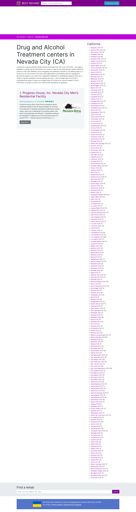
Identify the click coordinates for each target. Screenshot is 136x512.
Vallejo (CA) (95, 448)
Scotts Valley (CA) (97, 408)
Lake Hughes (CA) (97, 217)
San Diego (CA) (96, 359)
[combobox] (56, 3)
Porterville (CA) (96, 328)
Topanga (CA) (95, 433)
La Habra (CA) (96, 204)
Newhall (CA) (95, 279)
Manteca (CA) (95, 248)
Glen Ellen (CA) (96, 179)
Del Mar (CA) (95, 141)
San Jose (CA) (96, 366)
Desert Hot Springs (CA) (99, 143)
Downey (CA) (95, 146)
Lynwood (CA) (96, 244)
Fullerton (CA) (95, 170)
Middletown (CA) (97, 259)
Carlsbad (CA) (96, 103)
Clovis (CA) (95, 121)
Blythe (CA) (95, 88)
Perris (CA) (94, 319)
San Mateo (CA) (96, 375)
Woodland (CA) (96, 473)
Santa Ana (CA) (96, 382)
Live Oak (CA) (95, 224)
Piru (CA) (94, 324)
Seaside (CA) (95, 411)
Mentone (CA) (95, 255)
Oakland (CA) (95, 293)
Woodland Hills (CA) (98, 475)
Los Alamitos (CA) (97, 235)
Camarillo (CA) (96, 92)
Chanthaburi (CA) (97, 112)
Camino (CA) (95, 94)
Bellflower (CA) (96, 79)
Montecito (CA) (96, 266)
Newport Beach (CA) (98, 281)
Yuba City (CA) (96, 477)
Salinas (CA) (95, 353)
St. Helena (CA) (96, 417)
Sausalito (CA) (96, 406)
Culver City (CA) (96, 134)
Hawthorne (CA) (96, 188)
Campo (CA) (95, 99)
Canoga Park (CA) (97, 101)
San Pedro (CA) (96, 377)
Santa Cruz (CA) (96, 391)
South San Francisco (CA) (100, 415)
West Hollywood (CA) (98, 469)
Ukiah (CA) (94, 444)
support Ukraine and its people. (69, 505)
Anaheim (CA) (95, 57)
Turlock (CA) (95, 440)
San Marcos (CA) (97, 373)
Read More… (25, 122)
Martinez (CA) (96, 250)
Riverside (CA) (96, 348)
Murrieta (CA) (95, 270)
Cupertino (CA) (96, 137)
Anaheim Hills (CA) (97, 59)
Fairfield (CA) (95, 157)
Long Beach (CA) (97, 232)
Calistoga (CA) (96, 90)
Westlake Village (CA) (98, 471)
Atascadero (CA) (96, 70)
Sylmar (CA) (95, 424)
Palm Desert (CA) (97, 308)
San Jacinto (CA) (97, 364)
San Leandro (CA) (97, 371)
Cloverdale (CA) (96, 119)
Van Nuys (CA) (96, 451)
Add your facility (112, 3)
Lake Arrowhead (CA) (98, 212)
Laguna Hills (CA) (97, 210)
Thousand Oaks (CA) (98, 431)
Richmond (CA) (96, 346)
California (30, 37)
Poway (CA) (95, 330)
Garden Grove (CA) (97, 177)
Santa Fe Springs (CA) (98, 393)
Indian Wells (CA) (97, 197)
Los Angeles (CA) (97, 237)
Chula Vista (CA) (96, 117)
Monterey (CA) (96, 268)
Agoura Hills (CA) (97, 50)
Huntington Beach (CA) (99, 195)
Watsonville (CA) (96, 466)
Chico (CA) (94, 114)
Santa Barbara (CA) (97, 384)
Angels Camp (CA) (97, 61)
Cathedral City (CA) (98, 108)
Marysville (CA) (96, 252)
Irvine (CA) (94, 201)
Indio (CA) (94, 199)
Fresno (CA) (95, 168)
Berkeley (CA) (95, 81)
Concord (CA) (95, 123)
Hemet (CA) (95, 192)
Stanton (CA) (95, 420)
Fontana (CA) (95, 161)
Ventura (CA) (95, 455)
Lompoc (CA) (95, 230)
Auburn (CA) (95, 72)
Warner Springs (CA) (98, 464)
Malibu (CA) (95, 246)
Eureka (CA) (95, 152)
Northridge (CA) (96, 288)
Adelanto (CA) (96, 48)
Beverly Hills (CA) (97, 83)
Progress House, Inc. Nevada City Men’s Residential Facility (49, 94)
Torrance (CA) (96, 435)
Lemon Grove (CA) (97, 221)
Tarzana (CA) (95, 426)
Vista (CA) (94, 462)
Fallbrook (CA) (96, 159)
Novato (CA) (95, 290)
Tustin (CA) (95, 442)
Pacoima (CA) (95, 306)
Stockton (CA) (96, 422)
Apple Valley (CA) (97, 65)
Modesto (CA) (96, 264)
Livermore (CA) (96, 226)
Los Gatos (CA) (96, 239)
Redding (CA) (95, 339)
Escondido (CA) (96, 150)
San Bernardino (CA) (98, 355)
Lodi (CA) (94, 228)
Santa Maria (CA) (97, 395)
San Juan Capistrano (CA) (100, 368)
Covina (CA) (95, 132)
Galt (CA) (94, 172)
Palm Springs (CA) (97, 310)
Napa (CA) (94, 273)
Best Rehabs (30, 3)
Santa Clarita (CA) (97, 388)
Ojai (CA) (94, 297)
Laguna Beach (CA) (97, 208)
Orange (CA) (95, 299)
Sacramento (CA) (97, 350)
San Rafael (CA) (96, 379)
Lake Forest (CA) (97, 215)
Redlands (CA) (96, 342)
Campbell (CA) (96, 97)
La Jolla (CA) (95, 206)
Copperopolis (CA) (97, 126)
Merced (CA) (95, 257)
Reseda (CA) (95, 344)
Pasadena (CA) (96, 317)
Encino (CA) (95, 148)
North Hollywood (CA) (98, 286)
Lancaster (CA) (96, 219)
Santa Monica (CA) (97, 397)
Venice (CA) (95, 453)
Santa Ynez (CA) (96, 402)
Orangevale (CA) (96, 301)
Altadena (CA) (96, 54)
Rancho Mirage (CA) (98, 337)
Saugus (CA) (95, 404)
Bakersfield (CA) (96, 74)
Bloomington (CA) (97, 85)
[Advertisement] (68, 20)
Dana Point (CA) (96, 139)
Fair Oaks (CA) (96, 155)
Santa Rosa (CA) (96, 399)
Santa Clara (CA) (97, 386)
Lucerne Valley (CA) (98, 241)
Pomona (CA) (95, 326)
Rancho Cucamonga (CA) (99, 335)
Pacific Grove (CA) (97, 304)
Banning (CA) (95, 77)
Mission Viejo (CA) (97, 261)
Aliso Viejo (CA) (96, 52)
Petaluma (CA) (96, 322)
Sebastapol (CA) (96, 413)
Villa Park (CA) (96, 457)
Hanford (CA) (95, 186)
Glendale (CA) (95, 181)
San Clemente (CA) (97, 357)
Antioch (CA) (95, 63)
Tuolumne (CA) (96, 437)
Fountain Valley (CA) (98, 166)
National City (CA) (97, 275)
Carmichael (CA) (96, 106)
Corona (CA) (95, 128)
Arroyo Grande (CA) (98, 68)
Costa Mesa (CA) (97, 130)
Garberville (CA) (96, 175)
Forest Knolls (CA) (97, 163)
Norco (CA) (95, 284)
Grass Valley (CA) (97, 183)
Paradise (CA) (95, 315)
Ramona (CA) (95, 333)
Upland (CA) (95, 446)
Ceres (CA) (94, 110)
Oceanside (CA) (96, 295)
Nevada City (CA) (97, 277)
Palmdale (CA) (96, 313)
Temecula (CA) (96, 428)
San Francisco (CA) (97, 362)
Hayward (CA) (96, 190)
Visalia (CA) (95, 460)
